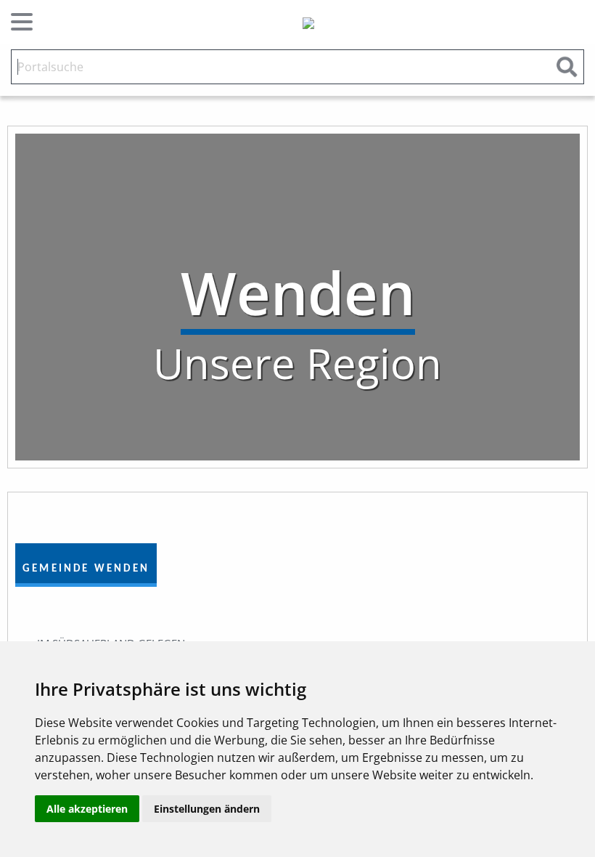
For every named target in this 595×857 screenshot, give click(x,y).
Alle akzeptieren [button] (87, 809)
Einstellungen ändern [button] (207, 809)
